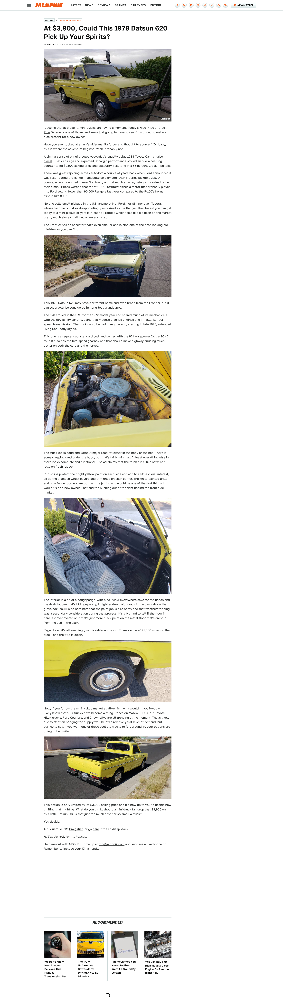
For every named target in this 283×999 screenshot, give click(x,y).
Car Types (138, 5)
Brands (120, 5)
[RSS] (225, 5)
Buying (155, 5)
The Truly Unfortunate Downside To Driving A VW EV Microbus (88, 969)
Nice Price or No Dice (70, 20)
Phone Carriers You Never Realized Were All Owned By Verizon (124, 967)
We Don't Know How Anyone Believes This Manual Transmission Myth (56, 969)
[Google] (218, 5)
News (89, 5)
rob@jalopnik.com (111, 844)
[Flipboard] (191, 5)
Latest (76, 5)
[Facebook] (177, 5)
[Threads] (204, 5)
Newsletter (245, 5)
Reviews (104, 5)
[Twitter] (198, 5)
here (96, 829)
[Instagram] (211, 5)
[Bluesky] (184, 5)
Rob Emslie (52, 44)
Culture (49, 20)
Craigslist (76, 829)
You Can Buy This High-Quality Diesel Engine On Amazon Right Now (157, 967)
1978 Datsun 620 (62, 303)
